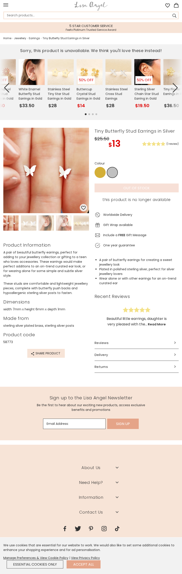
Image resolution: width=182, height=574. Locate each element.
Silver (112, 173)
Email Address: (58, 423)
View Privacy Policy (85, 558)
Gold (100, 172)
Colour (100, 163)
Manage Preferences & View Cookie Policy (35, 558)
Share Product (47, 353)
